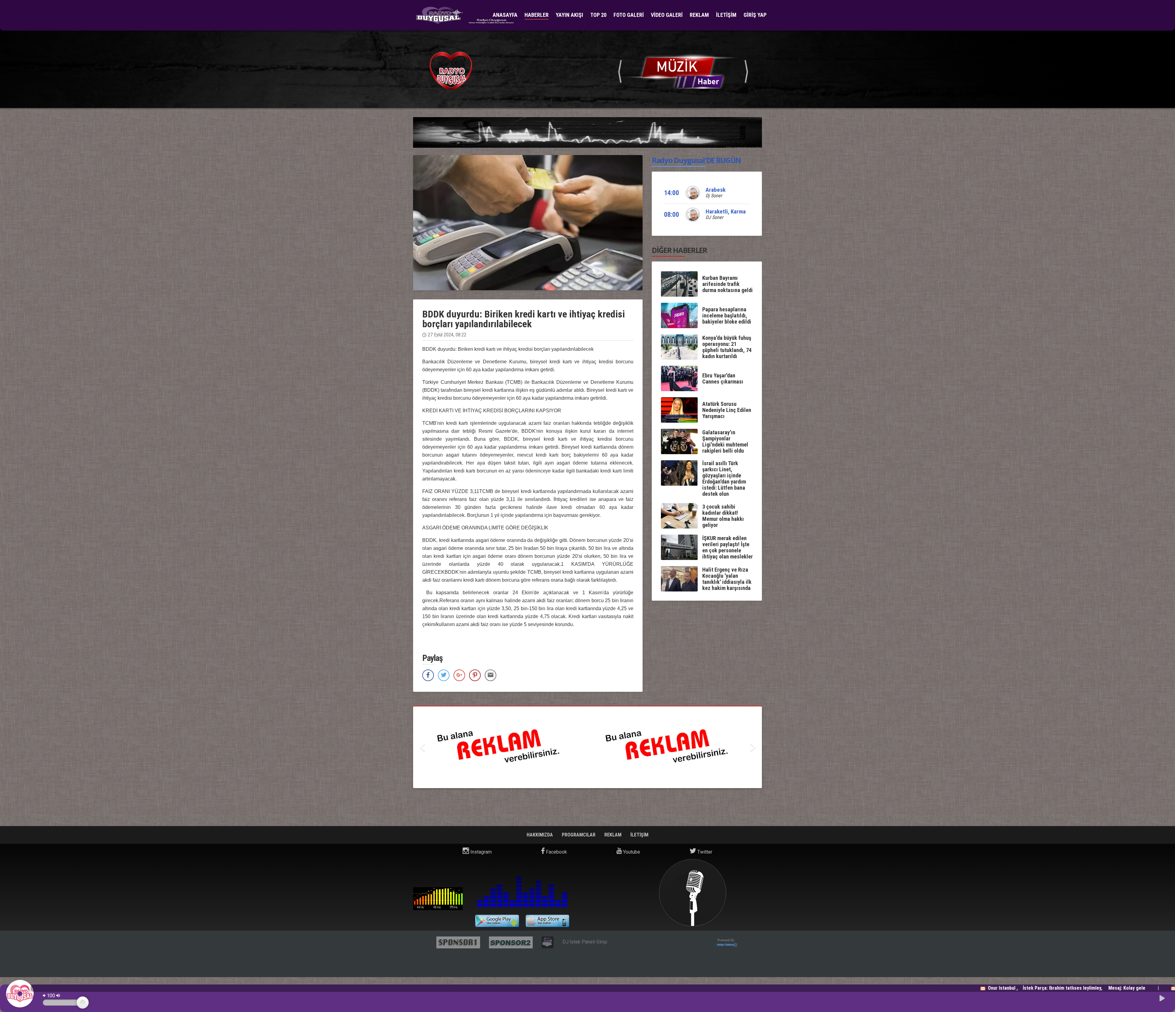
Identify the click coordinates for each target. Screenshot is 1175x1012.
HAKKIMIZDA (540, 835)
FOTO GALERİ (629, 15)
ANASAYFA (505, 15)
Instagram (480, 852)
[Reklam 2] (711, 747)
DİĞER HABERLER (679, 250)
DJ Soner (714, 217)
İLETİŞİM (726, 15)
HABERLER (536, 15)
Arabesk (716, 189)
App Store (547, 921)
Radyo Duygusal (438, 899)
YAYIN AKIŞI (569, 15)
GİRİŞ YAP (755, 15)
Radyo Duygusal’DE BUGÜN (696, 160)
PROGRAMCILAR (579, 835)
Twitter (704, 852)
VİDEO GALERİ (667, 15)
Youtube (631, 852)
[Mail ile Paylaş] (490, 675)
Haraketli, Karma (726, 211)
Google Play (497, 921)
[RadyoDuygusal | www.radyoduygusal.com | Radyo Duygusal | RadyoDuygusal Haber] (465, 15)
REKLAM (699, 15)
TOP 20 (598, 15)
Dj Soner (714, 195)
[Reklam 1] (725, 70)
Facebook (556, 852)
